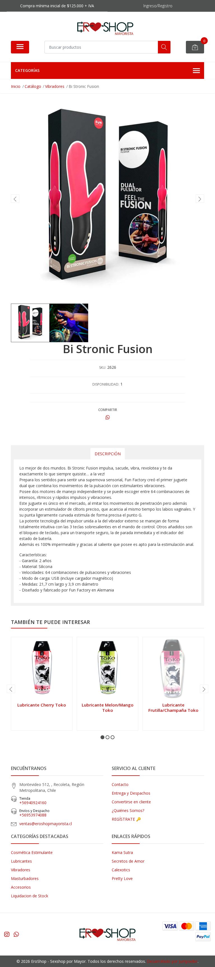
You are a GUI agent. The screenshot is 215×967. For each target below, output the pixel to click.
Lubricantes (21, 861)
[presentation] (15, 198)
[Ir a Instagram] (6, 934)
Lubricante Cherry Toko (41, 705)
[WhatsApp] (16, 934)
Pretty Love (122, 878)
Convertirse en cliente (131, 801)
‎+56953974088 (34, 813)
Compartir (107, 409)
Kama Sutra (122, 852)
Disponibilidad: (105, 384)
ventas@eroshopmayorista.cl (45, 823)
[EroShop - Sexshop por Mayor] (105, 28)
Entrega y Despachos (131, 793)
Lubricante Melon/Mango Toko (108, 707)
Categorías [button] (27, 70)
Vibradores (20, 869)
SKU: (102, 367)
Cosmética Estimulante (32, 852)
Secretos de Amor (128, 861)
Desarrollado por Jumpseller (172, 961)
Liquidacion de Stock (29, 895)
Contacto (120, 784)
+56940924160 (32, 800)
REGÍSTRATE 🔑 (126, 819)
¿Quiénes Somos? (128, 810)
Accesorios (21, 887)
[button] (102, 737)
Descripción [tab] (108, 453)
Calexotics (121, 869)
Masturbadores (25, 878)
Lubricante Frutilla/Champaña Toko (173, 707)
